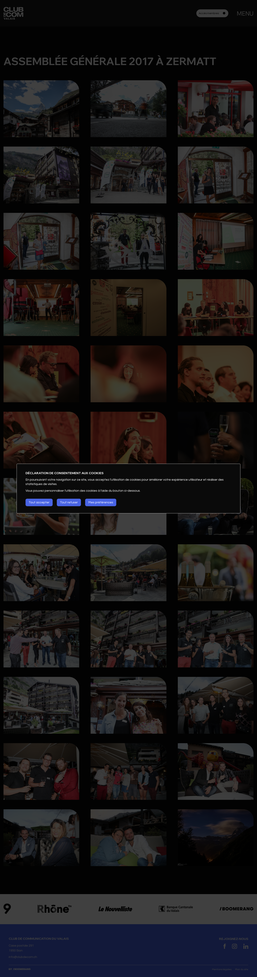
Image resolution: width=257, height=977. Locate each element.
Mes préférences (100, 502)
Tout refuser (69, 502)
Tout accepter (39, 502)
